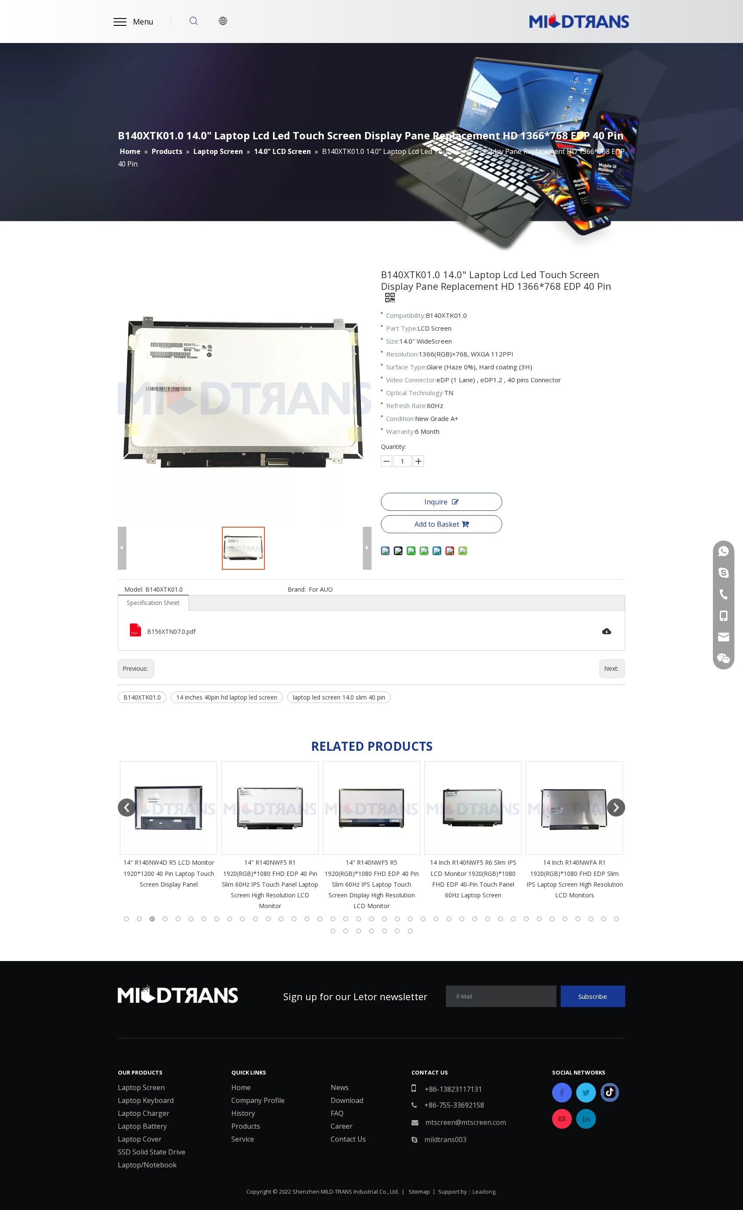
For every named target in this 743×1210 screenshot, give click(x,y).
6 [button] (191, 919)
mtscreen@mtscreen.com (465, 1122)
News (340, 1087)
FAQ (337, 1113)
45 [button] (397, 931)
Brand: (297, 589)
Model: (133, 589)
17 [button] (333, 919)
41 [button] (345, 931)
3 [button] (152, 919)
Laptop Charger (143, 1113)
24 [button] (423, 919)
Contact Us (348, 1139)
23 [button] (410, 919)
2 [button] (139, 919)
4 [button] (165, 919)
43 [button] (371, 931)
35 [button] (565, 919)
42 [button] (358, 931)
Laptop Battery (142, 1126)
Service (242, 1139)
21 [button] (384, 919)
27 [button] (461, 919)
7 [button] (204, 919)
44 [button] (384, 931)
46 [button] (410, 931)
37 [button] (590, 919)
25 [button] (436, 919)
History (243, 1113)
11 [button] (255, 919)
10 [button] (242, 919)
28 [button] (474, 919)
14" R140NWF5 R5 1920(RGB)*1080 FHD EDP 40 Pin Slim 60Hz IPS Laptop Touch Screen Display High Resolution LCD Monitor (270, 884)
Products (245, 1126)
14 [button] (294, 919)
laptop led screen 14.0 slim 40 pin (339, 697)
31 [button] (513, 919)
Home (241, 1087)
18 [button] (345, 919)
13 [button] (281, 919)
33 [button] (539, 919)
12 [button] (268, 919)
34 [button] (552, 919)
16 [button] (320, 919)
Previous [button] (127, 807)
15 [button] (307, 919)
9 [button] (229, 919)
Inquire (436, 502)
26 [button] (449, 919)
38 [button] (603, 919)
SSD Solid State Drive (151, 1152)
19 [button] (358, 919)
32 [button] (526, 919)
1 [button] (126, 919)
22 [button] (397, 919)
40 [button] (333, 931)
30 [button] (500, 919)
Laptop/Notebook (147, 1165)
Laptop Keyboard (146, 1100)
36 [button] (578, 919)
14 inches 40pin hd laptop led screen (226, 697)
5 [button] (178, 919)
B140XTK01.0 (142, 697)
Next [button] (616, 807)
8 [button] (216, 919)
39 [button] (616, 919)
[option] (168, 836)
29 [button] (487, 919)
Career (342, 1126)
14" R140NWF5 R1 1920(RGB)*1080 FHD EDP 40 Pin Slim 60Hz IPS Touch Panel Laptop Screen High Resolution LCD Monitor (168, 884)
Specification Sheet (153, 603)
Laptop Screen (141, 1087)
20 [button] (371, 919)
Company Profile (258, 1100)
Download (347, 1100)
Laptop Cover (140, 1139)
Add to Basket (436, 524)
